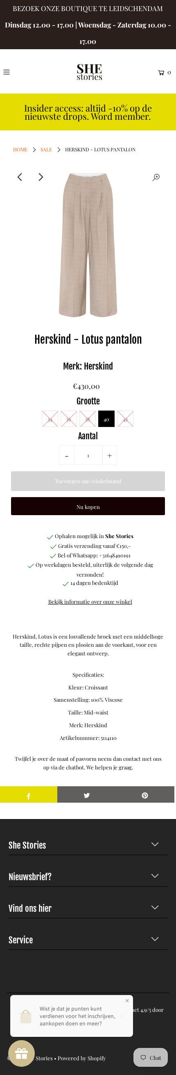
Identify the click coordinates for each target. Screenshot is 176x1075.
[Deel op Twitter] (86, 794)
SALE (46, 149)
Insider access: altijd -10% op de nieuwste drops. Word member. (88, 112)
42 (125, 418)
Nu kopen (88, 506)
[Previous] (20, 177)
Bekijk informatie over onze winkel (90, 601)
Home (20, 149)
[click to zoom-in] (156, 177)
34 (49, 418)
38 (87, 418)
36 (68, 418)
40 (106, 418)
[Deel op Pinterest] (145, 794)
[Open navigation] (17, 72)
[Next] (40, 177)
